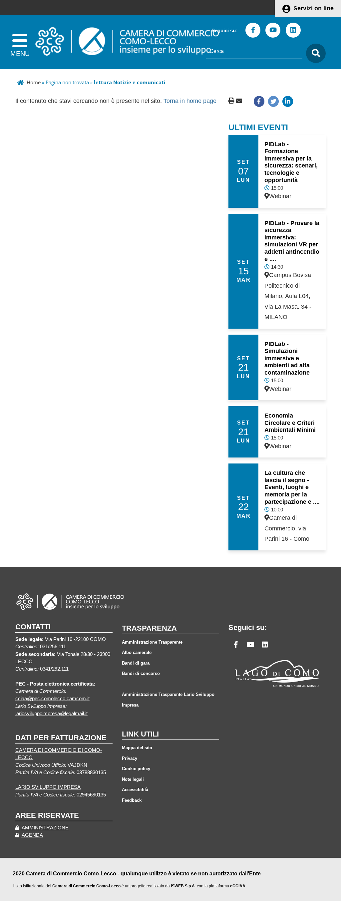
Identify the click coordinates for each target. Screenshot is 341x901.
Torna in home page (190, 101)
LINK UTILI (140, 734)
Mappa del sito (137, 747)
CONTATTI (33, 627)
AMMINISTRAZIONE (45, 827)
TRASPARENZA (149, 628)
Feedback (132, 800)
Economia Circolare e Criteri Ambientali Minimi (290, 422)
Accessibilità (135, 789)
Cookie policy (136, 768)
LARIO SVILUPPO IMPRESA (48, 787)
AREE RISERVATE (47, 815)
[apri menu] (19, 42)
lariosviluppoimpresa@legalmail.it (51, 713)
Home (34, 82)
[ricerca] (314, 53)
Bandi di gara (136, 663)
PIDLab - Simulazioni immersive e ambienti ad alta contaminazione (287, 358)
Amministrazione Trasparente (152, 642)
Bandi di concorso (141, 673)
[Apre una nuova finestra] (259, 101)
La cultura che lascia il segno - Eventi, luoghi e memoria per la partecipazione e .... (292, 487)
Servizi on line (313, 8)
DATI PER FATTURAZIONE (61, 738)
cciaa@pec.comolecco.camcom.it (52, 698)
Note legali (133, 779)
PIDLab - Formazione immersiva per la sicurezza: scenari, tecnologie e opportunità (291, 162)
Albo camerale (137, 652)
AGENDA (32, 835)
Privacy (129, 758)
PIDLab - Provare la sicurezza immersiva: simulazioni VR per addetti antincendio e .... (291, 241)
